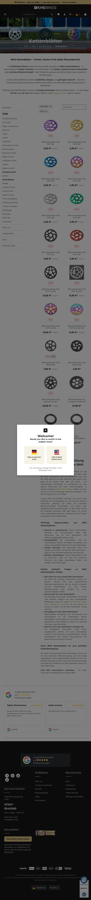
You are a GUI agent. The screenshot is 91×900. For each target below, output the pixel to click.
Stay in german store (34, 458)
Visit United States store (57, 458)
